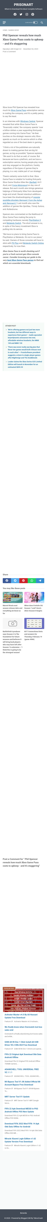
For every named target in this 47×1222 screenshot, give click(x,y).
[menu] (6, 22)
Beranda (23, 1213)
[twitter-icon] (20, 14)
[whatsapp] (32, 580)
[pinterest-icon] (32, 14)
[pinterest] (23, 580)
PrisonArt (23, 5)
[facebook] (7, 580)
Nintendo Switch (14, 223)
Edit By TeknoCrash (35, 1218)
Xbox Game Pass (18, 110)
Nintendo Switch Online (33, 243)
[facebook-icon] (14, 14)
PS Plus (15, 243)
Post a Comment (9, 52)
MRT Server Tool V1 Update (17, 1097)
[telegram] (40, 580)
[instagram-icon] (26, 14)
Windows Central (27, 121)
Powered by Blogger (19, 1218)
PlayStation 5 (35, 220)
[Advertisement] (23, 79)
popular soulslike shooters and (22, 200)
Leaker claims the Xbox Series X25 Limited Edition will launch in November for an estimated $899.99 (25, 364)
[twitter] (15, 580)
